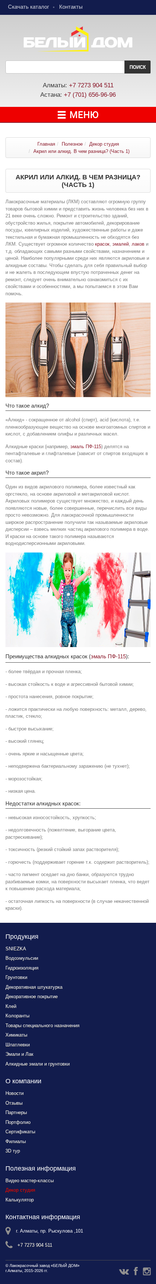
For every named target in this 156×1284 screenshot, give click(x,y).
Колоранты (17, 1015)
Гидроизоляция (21, 968)
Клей (10, 1006)
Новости (14, 1093)
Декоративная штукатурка (33, 987)
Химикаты (16, 1035)
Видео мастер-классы (29, 1180)
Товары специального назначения (42, 1025)
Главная (46, 144)
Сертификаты (20, 1131)
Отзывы (13, 1103)
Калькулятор (19, 1199)
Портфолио (17, 1122)
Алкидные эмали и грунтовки (37, 1064)
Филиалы (15, 1141)
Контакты (71, 7)
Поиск (138, 67)
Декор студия (104, 144)
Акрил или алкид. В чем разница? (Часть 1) (81, 151)
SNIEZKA (15, 948)
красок (102, 244)
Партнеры (16, 1112)
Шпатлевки (17, 1044)
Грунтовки (16, 977)
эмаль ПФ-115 (85, 446)
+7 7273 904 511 (91, 85)
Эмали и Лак (19, 1054)
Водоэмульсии (21, 958)
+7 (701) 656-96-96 (90, 94)
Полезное (72, 144)
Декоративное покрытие (31, 996)
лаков (138, 244)
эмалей (120, 244)
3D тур (12, 1151)
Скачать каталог (28, 7)
